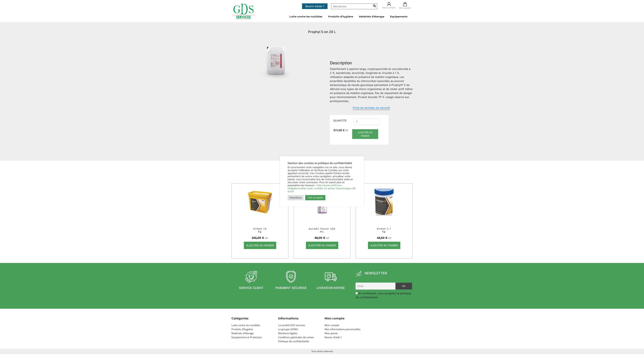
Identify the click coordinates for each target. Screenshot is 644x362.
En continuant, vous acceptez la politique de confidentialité (383, 295)
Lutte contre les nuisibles (305, 16)
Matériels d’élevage (371, 16)
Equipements (399, 16)
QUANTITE (340, 120)
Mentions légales (288, 333)
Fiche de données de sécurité (371, 107)
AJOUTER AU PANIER (365, 134)
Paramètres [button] (296, 197)
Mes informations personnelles (342, 329)
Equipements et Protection (246, 337)
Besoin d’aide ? (314, 6)
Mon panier (331, 333)
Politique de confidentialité (293, 341)
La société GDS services (291, 325)
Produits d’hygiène (340, 16)
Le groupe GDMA (288, 329)
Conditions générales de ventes (296, 337)
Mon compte (332, 325)
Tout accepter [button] (315, 197)
